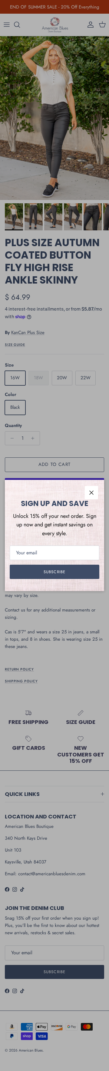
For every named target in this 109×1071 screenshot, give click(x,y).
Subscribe (54, 572)
